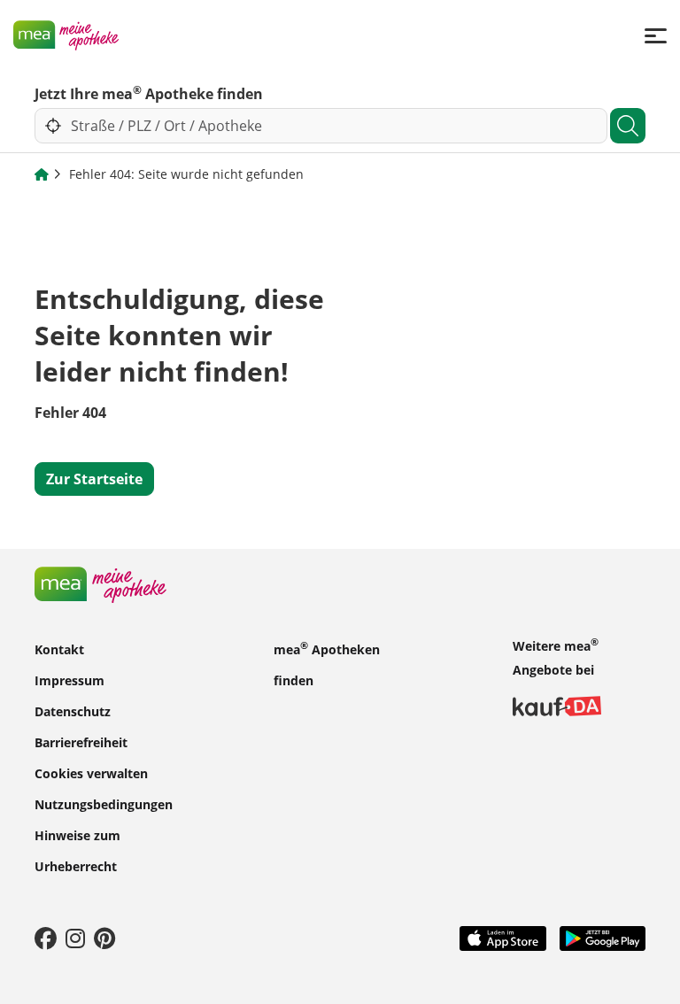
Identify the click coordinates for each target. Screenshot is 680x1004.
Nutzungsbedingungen (104, 803)
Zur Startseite (94, 479)
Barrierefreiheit (81, 741)
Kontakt (59, 648)
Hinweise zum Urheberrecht (77, 850)
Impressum (69, 679)
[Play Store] (603, 936)
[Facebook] (46, 938)
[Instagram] (75, 938)
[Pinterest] (104, 938)
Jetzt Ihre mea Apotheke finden (149, 93)
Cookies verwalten (91, 772)
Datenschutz (73, 710)
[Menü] (656, 35)
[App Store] (503, 936)
